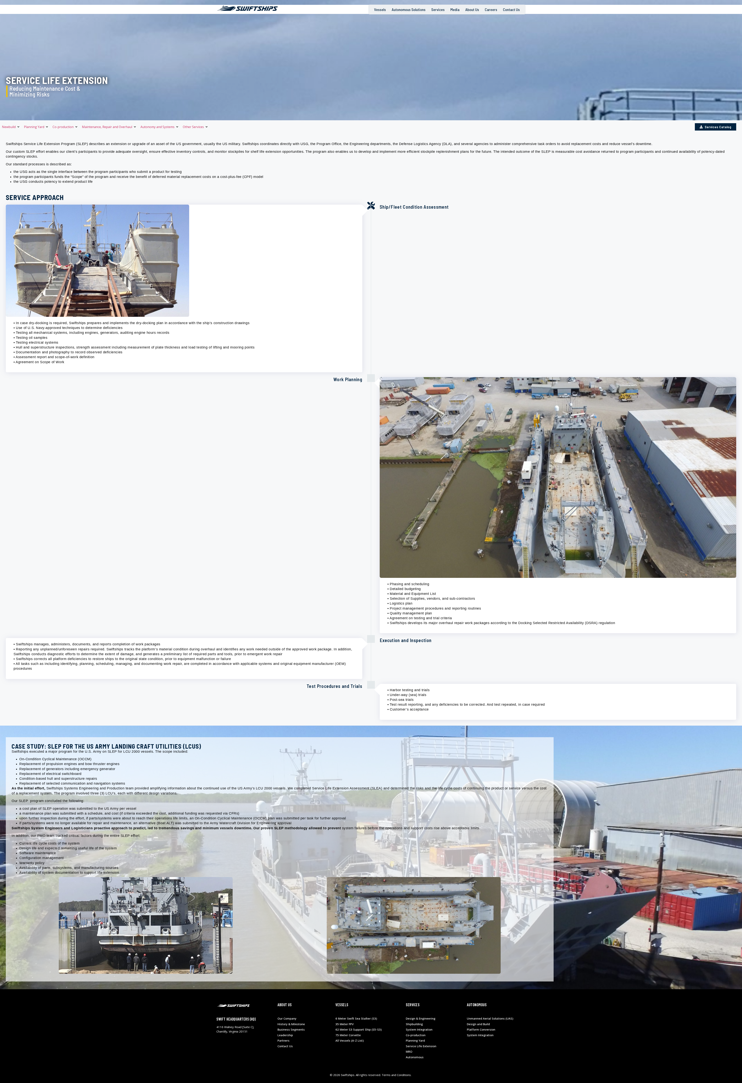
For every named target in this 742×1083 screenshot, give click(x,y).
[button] (11, 127)
